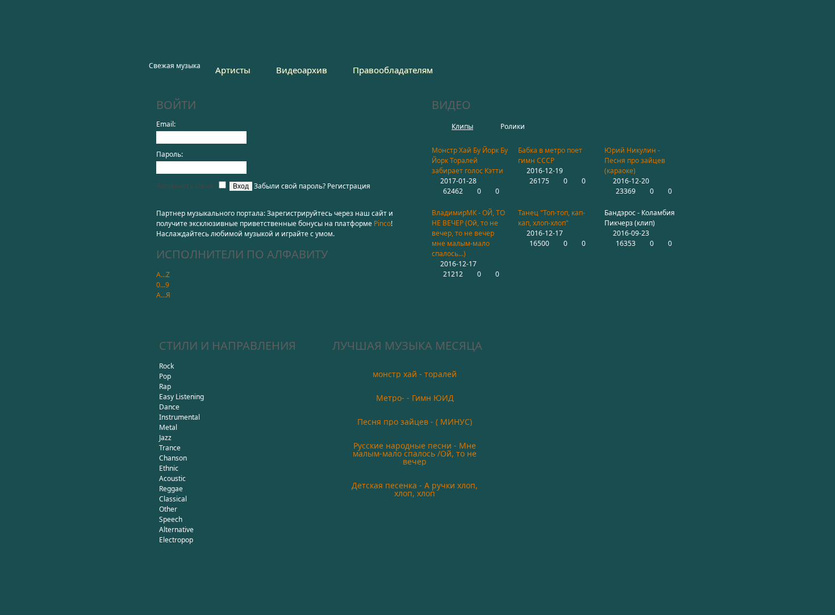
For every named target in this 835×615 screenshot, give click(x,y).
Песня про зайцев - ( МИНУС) (414, 421)
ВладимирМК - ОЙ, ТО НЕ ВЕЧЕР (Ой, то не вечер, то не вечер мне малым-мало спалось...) (468, 233)
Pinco (382, 223)
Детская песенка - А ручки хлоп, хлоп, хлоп (415, 489)
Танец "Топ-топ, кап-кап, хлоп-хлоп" (551, 218)
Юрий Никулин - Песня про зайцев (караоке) (634, 160)
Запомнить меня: (186, 186)
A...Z (163, 274)
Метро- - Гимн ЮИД (415, 397)
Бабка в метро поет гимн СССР (550, 155)
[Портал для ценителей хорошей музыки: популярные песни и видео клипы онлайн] (197, 33)
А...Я (163, 295)
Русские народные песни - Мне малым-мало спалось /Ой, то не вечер (415, 453)
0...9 (162, 285)
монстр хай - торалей (415, 374)
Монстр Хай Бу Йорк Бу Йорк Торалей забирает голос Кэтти (470, 160)
